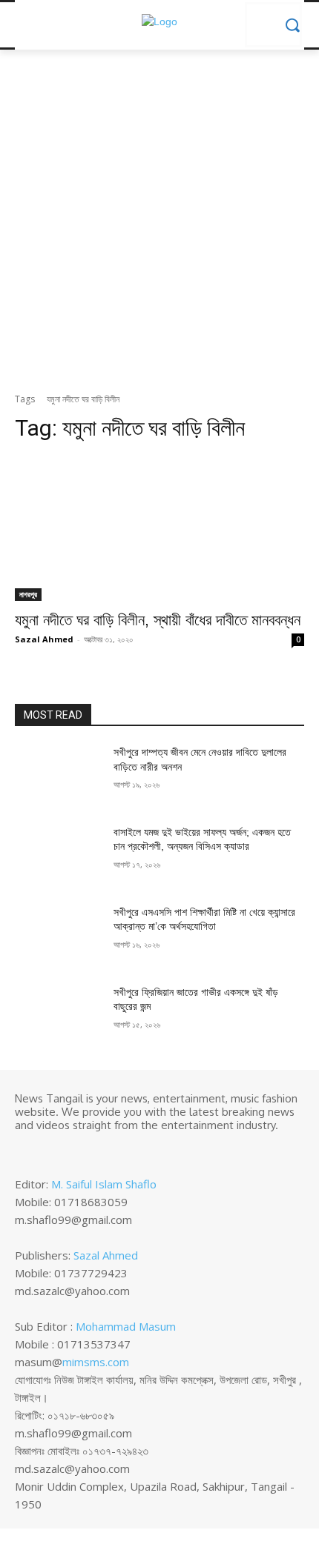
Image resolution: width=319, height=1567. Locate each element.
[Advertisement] (159, 225)
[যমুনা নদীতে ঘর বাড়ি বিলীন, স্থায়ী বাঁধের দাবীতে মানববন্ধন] (159, 528)
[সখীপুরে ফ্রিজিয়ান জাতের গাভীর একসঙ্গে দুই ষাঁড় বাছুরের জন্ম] (58, 1015)
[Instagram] (46, 1150)
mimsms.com (95, 1361)
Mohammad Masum (126, 1326)
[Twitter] (66, 1150)
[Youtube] (87, 1150)
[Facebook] (25, 1150)
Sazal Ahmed (44, 639)
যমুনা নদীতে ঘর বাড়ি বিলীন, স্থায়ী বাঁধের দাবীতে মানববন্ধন (157, 619)
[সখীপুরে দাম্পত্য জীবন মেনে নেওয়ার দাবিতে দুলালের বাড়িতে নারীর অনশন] (58, 775)
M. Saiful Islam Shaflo (104, 1184)
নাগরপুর (28, 594)
